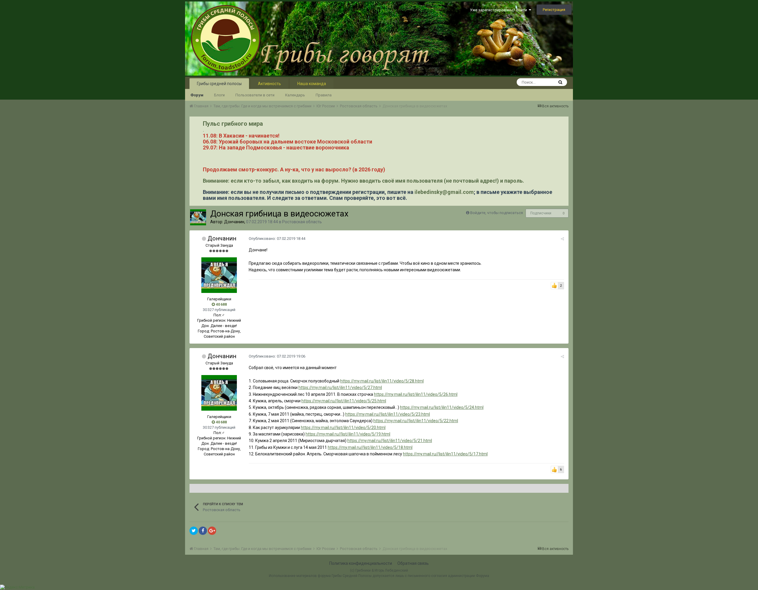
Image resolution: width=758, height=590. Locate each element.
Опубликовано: (277, 238)
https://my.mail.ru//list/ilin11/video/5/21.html (389, 440)
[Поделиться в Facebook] (203, 531)
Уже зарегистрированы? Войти (499, 10)
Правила (324, 95)
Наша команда (311, 83)
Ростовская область (302, 221)
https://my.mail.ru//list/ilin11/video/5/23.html (387, 414)
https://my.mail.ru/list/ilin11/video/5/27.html (340, 387)
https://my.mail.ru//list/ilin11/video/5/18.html (370, 447)
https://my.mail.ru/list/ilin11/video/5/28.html (382, 381)
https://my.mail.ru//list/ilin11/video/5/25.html (343, 400)
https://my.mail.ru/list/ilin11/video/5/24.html (442, 407)
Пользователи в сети (254, 95)
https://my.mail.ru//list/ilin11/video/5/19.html (348, 434)
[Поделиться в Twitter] (194, 531)
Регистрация (554, 9)
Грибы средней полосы (219, 83)
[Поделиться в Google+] (212, 531)
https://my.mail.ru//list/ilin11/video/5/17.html (445, 454)
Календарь (295, 95)
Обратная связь (413, 563)
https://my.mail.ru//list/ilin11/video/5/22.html (415, 420)
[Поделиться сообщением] (562, 239)
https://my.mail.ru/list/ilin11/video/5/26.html (415, 394)
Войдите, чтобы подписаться (496, 213)
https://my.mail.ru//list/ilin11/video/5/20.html (343, 427)
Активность (269, 83)
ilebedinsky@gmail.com (444, 192)
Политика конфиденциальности (360, 563)
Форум (196, 95)
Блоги (219, 95)
